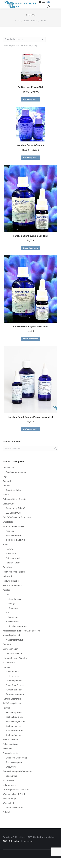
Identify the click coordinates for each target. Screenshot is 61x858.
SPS (8, 612)
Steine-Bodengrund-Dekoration (17, 771)
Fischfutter (11, 549)
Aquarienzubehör (14, 490)
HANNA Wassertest (15, 807)
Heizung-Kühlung (11, 581)
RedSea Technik (13, 726)
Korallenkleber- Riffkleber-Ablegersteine (21, 631)
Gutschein (7, 567)
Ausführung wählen (30, 99)
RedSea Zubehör (13, 735)
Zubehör (7, 812)
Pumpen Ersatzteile (12, 699)
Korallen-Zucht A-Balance (30, 145)
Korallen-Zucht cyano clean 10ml (30, 236)
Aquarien (7, 485)
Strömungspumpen (15, 694)
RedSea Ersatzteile (14, 717)
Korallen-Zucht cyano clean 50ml (30, 326)
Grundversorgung (14, 762)
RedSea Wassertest (15, 730)
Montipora (13, 617)
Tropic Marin (8, 780)
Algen (5, 476)
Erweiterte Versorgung (16, 758)
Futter (6, 544)
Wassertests (9, 803)
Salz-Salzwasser (10, 739)
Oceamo (7, 644)
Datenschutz (15, 841)
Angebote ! (8, 481)
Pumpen (6, 667)
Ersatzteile (8, 522)
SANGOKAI (11, 767)
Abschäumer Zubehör (16, 472)
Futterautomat (13, 558)
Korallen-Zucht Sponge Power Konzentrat (30, 417)
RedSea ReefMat (14, 535)
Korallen (6, 590)
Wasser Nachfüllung (15, 640)
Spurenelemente (10, 753)
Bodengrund (11, 776)
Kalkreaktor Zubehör (12, 585)
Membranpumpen (14, 680)
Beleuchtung (8, 503)
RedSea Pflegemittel (15, 721)
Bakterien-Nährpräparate (14, 499)
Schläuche (7, 748)
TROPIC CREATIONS (15, 540)
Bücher (6, 494)
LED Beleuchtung (13, 513)
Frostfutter (11, 553)
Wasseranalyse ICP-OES (14, 794)
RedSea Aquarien (14, 712)
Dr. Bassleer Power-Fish (30, 87)
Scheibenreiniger (10, 744)
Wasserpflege (9, 798)
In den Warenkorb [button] (30, 248)
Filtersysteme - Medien (13, 526)
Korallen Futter (13, 562)
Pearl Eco (10, 531)
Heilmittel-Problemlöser (14, 572)
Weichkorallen (12, 621)
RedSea (6, 708)
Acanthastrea (15, 599)
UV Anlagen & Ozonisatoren (16, 789)
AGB (5, 841)
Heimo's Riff (8, 576)
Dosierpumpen (12, 671)
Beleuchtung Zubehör (16, 508)
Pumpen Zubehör (14, 689)
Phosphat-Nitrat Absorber (15, 658)
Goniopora (13, 608)
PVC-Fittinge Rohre (12, 703)
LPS (7, 594)
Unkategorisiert (10, 785)
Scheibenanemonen (18, 626)
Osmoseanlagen (10, 649)
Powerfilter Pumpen (15, 685)
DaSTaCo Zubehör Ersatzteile (17, 517)
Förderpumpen (12, 676)
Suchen (55, 448)
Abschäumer (9, 467)
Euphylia (12, 603)
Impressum (27, 841)
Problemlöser (9, 662)
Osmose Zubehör (14, 653)
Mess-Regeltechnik (12, 635)
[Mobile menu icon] (55, 4)
